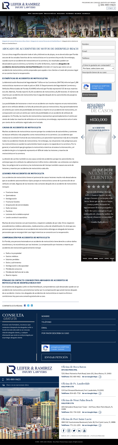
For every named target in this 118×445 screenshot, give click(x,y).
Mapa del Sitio (65, 436)
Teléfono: (86, 58)
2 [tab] (90, 258)
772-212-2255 (75, 425)
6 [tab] (112, 258)
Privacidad (94, 88)
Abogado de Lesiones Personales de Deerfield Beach (46, 41)
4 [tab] (101, 258)
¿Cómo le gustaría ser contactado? (96, 65)
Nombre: (85, 44)
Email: (84, 51)
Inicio (29, 13)
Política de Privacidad (98, 436)
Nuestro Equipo (37, 13)
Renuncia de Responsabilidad (80, 436)
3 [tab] (96, 258)
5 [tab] (107, 258)
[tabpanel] (98, 210)
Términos (100, 88)
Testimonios (70, 13)
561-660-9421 (108, 4)
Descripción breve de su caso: (94, 72)
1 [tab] (85, 258)
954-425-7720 (75, 393)
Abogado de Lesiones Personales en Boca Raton (16, 41)
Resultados (61, 13)
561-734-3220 (75, 412)
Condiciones (61, 349)
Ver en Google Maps (89, 376)
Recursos (78, 13)
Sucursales (86, 13)
